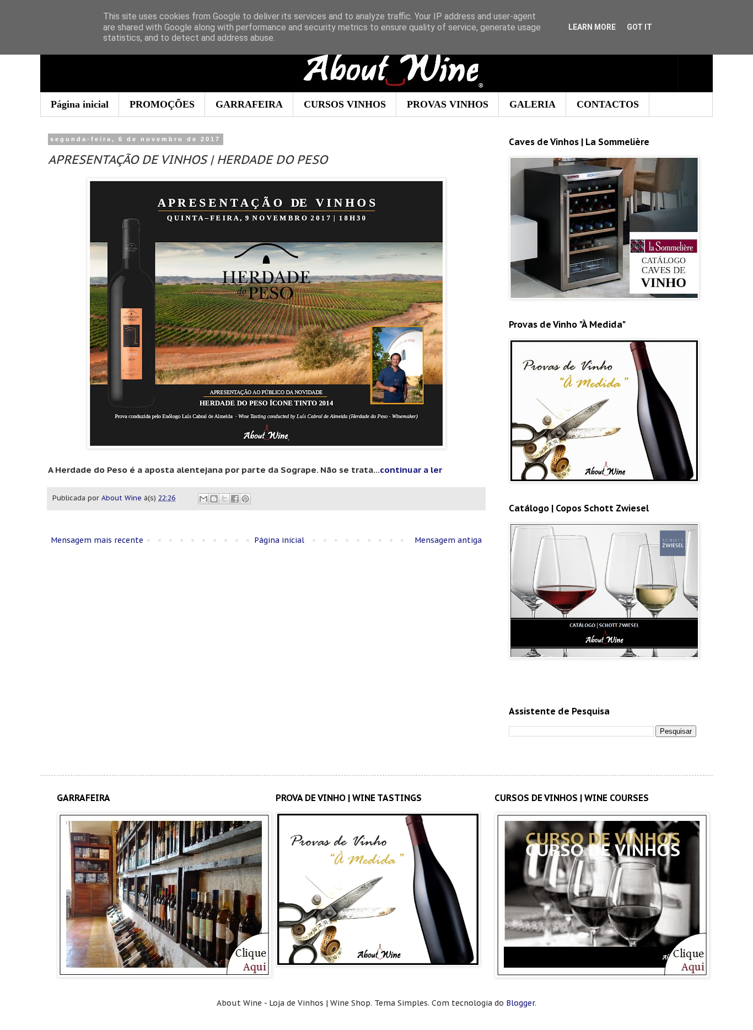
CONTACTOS (608, 104)
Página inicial (80, 104)
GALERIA (532, 104)
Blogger (520, 1003)
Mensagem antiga (448, 540)
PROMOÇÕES (162, 104)
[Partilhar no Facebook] (234, 498)
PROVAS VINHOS (447, 104)
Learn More (592, 27)
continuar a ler (411, 469)
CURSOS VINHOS (345, 104)
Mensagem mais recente (97, 540)
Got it (639, 27)
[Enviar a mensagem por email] (203, 498)
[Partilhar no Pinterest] (245, 498)
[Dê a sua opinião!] (213, 498)
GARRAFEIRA (249, 104)
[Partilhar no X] (224, 498)
